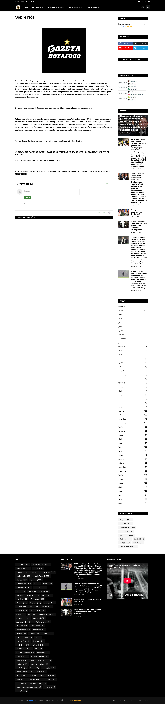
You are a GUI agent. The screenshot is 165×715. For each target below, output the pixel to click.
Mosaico (50, 679)
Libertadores (23, 584)
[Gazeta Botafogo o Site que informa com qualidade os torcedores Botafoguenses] (123, 224)
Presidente (22, 656)
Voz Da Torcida (144, 700)
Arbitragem (37, 599)
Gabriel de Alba (127, 527)
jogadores (22, 572)
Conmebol (38, 618)
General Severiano (25, 653)
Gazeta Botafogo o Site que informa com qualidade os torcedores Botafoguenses (139, 226)
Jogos (37, 568)
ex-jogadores (23, 618)
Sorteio (41, 672)
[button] (142, 7)
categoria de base (38, 683)
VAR (38, 649)
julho (133, 327)
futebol (139, 539)
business (49, 603)
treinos (34, 668)
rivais (47, 584)
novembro (133, 339)
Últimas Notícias (128, 547)
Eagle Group (22, 645)
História (21, 633)
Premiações (48, 668)
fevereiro (133, 307)
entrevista (40, 587)
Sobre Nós (24, 1)
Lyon (20, 591)
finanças (35, 603)
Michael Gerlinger (34, 679)
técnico (21, 580)
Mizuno (20, 675)
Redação (125, 539)
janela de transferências (27, 595)
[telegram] (149, 1)
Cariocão (21, 626)
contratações (23, 587)
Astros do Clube (40, 645)
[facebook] (139, 1)
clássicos (22, 599)
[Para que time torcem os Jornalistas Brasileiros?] (123, 212)
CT (38, 637)
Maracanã (22, 660)
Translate (128, 26)
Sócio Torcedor (47, 675)
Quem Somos (93, 7)
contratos (21, 668)
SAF (36, 572)
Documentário (75, 7)
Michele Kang (23, 641)
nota (19, 679)
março (133, 311)
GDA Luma (126, 524)
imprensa (38, 641)
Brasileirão (49, 572)
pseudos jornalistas (40, 664)
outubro (133, 367)
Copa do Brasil (37, 610)
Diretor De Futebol (24, 672)
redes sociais (23, 630)
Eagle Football (42, 576)
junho (133, 323)
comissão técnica (46, 614)
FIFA (31, 614)
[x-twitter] (142, 1)
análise (47, 595)
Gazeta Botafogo (74, 700)
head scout (43, 653)
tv (37, 584)
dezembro (133, 375)
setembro (133, 335)
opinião (125, 543)
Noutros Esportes (39, 656)
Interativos (37, 7)
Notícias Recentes (56, 7)
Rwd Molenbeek (24, 649)
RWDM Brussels (24, 637)
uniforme (138, 543)
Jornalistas (39, 630)
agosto (133, 331)
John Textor (126, 535)
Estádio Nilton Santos (38, 591)
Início (17, 1)
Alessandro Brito (24, 622)
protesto (21, 683)
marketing (22, 664)
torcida (47, 607)
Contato (31, 1)
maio (133, 319)
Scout (32, 675)
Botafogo (126, 520)
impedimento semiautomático (28, 687)
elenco (20, 614)
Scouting (48, 633)
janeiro (133, 343)
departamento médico (41, 660)
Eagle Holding (23, 576)
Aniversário (49, 687)
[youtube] (145, 1)
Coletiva (21, 603)
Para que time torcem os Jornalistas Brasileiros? (139, 212)
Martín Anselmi (42, 622)
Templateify (32, 700)
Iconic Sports (126, 531)
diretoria (21, 610)
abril (133, 315)
